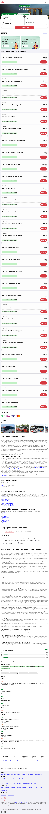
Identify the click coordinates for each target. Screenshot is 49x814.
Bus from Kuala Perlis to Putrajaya (12, 295)
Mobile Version (22, 778)
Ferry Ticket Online (15, 774)
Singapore (42, 442)
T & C (2, 783)
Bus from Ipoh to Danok (9, 117)
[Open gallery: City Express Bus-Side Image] (37, 428)
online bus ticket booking (21, 802)
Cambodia (30, 787)
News (35, 783)
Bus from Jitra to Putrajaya (10, 319)
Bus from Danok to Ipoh (9, 212)
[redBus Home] (2, 2)
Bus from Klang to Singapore (10, 378)
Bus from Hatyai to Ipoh (9, 188)
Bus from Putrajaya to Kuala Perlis (12, 271)
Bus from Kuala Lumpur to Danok (12, 57)
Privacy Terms (8, 783)
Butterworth (5, 520)
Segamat (4, 521)
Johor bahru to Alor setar (8, 502)
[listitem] (3, 37)
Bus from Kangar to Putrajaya (11, 259)
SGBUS (25, 46)
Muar (2, 485)
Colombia (36, 787)
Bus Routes (30, 774)
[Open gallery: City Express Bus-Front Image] (8, 428)
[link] (10, 42)
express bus (4, 496)
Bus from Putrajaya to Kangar (11, 283)
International (4, 790)
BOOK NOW (43, 61)
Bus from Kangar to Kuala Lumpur (12, 176)
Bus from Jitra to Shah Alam (10, 247)
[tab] (9, 531)
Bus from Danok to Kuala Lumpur (12, 164)
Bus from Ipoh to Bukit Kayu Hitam (12, 105)
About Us (3, 778)
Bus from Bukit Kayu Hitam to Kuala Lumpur (15, 69)
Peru (41, 787)
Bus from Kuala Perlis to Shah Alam (12, 342)
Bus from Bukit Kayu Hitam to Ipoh (12, 200)
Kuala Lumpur (5, 517)
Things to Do (24, 774)
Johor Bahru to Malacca (8, 505)
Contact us (9, 778)
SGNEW (6, 46)
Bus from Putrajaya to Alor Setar (12, 235)
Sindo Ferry (3, 795)
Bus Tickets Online (5, 774)
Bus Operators (38, 774)
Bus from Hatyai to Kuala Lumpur (12, 81)
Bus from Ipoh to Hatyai (9, 93)
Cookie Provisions (17, 783)
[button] (13, 18)
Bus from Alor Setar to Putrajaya (12, 354)
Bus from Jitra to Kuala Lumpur (11, 128)
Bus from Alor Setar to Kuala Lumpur (13, 152)
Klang (3, 519)
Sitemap (15, 778)
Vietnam (24, 787)
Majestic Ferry (11, 795)
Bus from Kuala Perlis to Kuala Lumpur (13, 140)
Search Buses (25, 27)
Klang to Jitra (5, 500)
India (2, 787)
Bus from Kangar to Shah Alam (11, 307)
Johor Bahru (5, 515)
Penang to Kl (5, 499)
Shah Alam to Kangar (7, 503)
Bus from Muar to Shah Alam (10, 390)
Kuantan (4, 522)
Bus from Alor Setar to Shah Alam (12, 224)
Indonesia (7, 787)
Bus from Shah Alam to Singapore (12, 331)
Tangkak (4, 513)
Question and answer (27, 783)
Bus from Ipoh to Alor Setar (10, 402)
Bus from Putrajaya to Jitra (10, 366)
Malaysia (19, 787)
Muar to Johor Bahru (7, 504)
